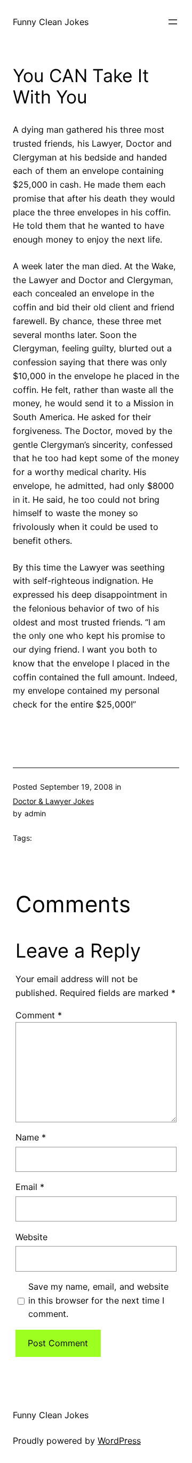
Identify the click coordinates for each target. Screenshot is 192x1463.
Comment (38, 1015)
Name (30, 1137)
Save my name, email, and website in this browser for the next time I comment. (98, 1300)
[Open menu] (172, 21)
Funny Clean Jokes (51, 22)
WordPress (119, 1440)
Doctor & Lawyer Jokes (53, 801)
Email (29, 1186)
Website (31, 1237)
